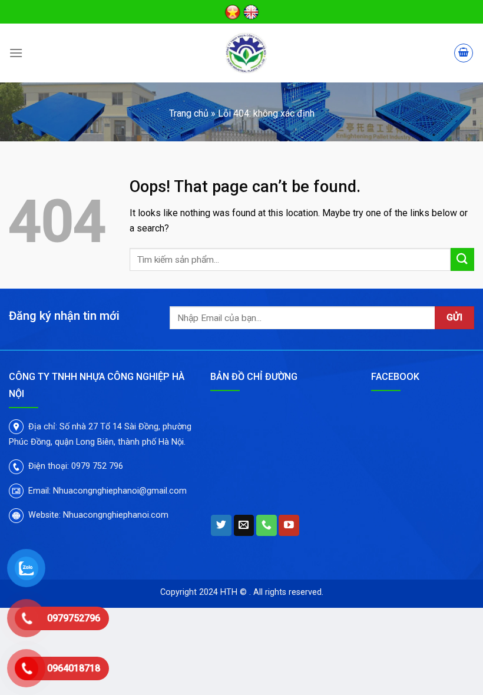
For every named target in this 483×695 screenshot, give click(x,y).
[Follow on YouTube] (289, 525)
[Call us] (266, 525)
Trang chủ (189, 113)
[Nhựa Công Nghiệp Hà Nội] (246, 53)
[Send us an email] (244, 525)
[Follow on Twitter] (221, 525)
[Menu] (16, 52)
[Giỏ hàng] (463, 53)
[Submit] (462, 259)
